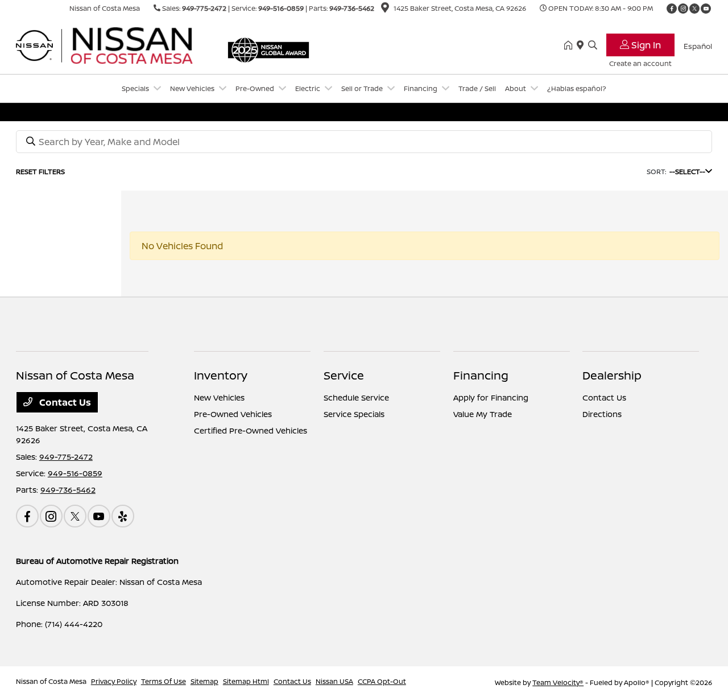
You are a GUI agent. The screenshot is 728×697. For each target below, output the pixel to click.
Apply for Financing (490, 397)
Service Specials (354, 414)
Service (344, 375)
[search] (592, 45)
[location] (385, 9)
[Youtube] (706, 8)
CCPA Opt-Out (382, 681)
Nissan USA (334, 681)
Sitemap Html (246, 681)
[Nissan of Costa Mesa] (114, 44)
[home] (570, 45)
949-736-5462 (351, 8)
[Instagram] (683, 8)
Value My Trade (482, 414)
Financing (480, 375)
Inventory (220, 375)
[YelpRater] (122, 516)
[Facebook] (672, 8)
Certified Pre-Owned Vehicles (250, 430)
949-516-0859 (281, 8)
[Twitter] (694, 8)
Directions (602, 414)
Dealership (612, 375)
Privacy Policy (113, 681)
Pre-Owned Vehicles (233, 414)
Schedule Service (356, 397)
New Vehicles (219, 397)
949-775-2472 (204, 8)
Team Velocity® (558, 682)
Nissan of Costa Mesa (51, 681)
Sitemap (204, 681)
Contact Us (64, 402)
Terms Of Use (163, 681)
